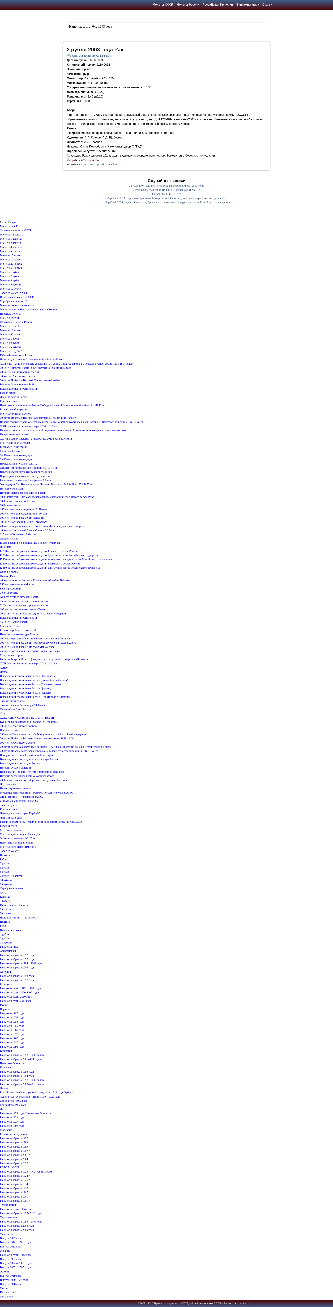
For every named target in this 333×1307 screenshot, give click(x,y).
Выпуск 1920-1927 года (14, 1279)
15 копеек (5, 909)
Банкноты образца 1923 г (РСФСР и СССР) (26, 1171)
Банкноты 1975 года (12, 1034)
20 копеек (5, 913)
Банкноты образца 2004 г (15, 1159)
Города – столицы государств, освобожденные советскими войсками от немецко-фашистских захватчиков (63, 430)
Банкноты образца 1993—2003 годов (22, 1054)
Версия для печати (103, 55)
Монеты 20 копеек (11, 263)
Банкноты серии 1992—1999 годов (20, 988)
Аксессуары (7, 1296)
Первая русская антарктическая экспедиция (26, 471)
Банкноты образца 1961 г (15, 1196)
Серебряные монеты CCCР (16, 301)
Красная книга (8, 401)
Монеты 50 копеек (11, 267)
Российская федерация (13, 1134)
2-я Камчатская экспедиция (16, 459)
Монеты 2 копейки (11, 242)
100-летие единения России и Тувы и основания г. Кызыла (35, 638)
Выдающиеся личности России (18, 388)
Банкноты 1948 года (12, 1013)
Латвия (4, 1088)
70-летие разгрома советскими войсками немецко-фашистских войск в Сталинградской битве (56, 746)
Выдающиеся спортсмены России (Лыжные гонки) (30, 684)
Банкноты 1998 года (12, 1046)
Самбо (4, 667)
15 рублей (6, 884)
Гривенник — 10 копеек (14, 905)
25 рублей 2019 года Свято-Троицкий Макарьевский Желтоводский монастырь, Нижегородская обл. (166, 198)
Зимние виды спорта (12, 700)
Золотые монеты (10, 850)
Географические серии (13, 446)
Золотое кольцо (9, 592)
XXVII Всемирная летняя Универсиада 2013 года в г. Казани (36, 438)
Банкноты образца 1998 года (17, 980)
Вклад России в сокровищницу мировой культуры (30, 542)
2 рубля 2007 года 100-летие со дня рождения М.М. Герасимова (166, 185)
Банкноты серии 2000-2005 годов (20, 992)
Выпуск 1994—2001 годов (15, 1242)
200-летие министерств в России (19, 371)
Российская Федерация (13, 409)
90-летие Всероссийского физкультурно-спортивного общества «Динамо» (44, 659)
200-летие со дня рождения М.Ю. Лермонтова (27, 646)
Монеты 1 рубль (9, 272)
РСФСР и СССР (9, 1167)
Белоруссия (7, 984)
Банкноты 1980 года (12, 1038)
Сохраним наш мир (11, 830)
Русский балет (8, 825)
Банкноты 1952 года (12, 1017)
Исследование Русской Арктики (19, 463)
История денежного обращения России (23, 492)
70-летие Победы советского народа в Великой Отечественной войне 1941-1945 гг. (49, 750)
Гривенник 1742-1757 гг (166, 193)
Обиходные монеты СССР (15, 230)
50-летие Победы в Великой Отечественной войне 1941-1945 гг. (38, 738)
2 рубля (4, 863)
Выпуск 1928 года (11, 1284)
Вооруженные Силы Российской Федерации (26, 755)
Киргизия (5, 1067)
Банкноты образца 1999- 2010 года (20, 1213)
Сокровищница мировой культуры (20, 834)
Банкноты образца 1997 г (15, 1150)
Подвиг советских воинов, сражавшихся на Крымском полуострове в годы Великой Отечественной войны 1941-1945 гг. (72, 421)
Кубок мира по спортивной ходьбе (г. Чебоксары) (29, 721)
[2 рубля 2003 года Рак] (83, 160)
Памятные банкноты (12, 1063)
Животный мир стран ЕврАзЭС (19, 800)
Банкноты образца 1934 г (15, 1184)
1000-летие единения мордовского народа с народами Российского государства (47, 496)
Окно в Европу (9, 571)
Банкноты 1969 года (12, 1029)
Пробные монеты (10, 313)
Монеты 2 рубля (9, 276)
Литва (3, 1109)
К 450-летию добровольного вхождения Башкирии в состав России (40, 563)
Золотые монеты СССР (14, 292)
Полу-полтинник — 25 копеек (18, 917)
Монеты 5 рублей (10, 284)
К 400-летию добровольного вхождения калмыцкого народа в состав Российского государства (56, 559)
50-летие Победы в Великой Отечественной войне (30, 380)
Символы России (10, 451)
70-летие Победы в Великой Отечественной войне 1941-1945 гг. (38, 417)
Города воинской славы (14, 434)
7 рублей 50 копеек (11, 875)
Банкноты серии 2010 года (16, 996)
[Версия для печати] (79, 55)
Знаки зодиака (8, 805)
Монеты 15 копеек (11, 259)
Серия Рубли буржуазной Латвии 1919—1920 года (30, 1096)
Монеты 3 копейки (11, 247)
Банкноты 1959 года (12, 1025)
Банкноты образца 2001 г (15, 1154)
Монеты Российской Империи (18, 846)
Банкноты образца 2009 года (17, 1229)
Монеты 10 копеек (11, 255)
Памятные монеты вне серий (17, 842)
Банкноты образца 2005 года (17, 967)
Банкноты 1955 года (12, 1021)
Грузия (4, 1005)
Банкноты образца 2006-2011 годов (21, 1059)
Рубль (3, 859)
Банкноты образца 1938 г (15, 1188)
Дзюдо (4, 671)
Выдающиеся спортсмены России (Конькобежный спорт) (34, 680)
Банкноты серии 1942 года (16, 1254)
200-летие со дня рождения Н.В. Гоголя (23, 513)
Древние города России (14, 396)
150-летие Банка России (14, 621)
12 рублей (6, 942)
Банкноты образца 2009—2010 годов (22, 1084)
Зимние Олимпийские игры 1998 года (22, 705)
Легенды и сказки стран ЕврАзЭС (20, 813)
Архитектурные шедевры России (19, 596)
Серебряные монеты (12, 888)
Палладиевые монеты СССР (17, 297)
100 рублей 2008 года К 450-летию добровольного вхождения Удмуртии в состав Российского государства (166, 202)
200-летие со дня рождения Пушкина (22, 517)
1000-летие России (11, 505)
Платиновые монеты (12, 930)
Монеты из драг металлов (15, 442)
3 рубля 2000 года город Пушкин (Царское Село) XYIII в (166, 189)
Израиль (5, 1009)
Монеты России (188, 4)
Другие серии (8, 784)
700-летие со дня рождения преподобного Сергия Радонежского (38, 642)
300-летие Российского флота (17, 376)
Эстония (5, 1271)
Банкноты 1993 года (12, 1125)
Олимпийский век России (15, 709)
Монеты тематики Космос (15, 413)
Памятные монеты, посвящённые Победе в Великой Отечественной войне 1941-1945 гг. (52, 405)
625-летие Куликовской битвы (18, 534)
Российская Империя (218, 4)
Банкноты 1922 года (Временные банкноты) (26, 1113)
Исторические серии (12, 488)
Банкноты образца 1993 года (17, 959)
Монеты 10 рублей (11, 288)
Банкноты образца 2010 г (15, 1163)
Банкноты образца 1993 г (15, 1142)
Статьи (267, 4)
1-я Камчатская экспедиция (16, 455)
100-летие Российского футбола (19, 725)
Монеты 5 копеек (10, 251)
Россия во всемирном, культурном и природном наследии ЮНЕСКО (41, 821)
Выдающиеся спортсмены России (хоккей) (25, 692)
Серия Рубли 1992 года (13, 1100)
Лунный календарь (11, 817)
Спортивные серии (11, 655)
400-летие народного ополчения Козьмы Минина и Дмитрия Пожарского (43, 526)
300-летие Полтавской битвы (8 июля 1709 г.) (27, 530)
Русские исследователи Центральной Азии (25, 480)
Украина (5, 1250)
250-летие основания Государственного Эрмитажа (30, 651)
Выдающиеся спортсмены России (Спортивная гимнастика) (35, 696)
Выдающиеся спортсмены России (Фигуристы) (28, 675)
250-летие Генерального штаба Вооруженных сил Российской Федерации (43, 734)
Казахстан (6, 1050)
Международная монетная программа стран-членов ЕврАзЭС (36, 792)
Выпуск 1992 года (11, 1238)
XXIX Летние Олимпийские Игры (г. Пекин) (27, 717)
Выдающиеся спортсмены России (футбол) (25, 688)
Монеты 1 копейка (11, 238)
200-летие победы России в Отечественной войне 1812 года (35, 367)
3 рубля (4, 867)
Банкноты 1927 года (12, 1121)
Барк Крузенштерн (11, 588)
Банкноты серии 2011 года (15, 1000)
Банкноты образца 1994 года (17, 1075)
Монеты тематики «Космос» (17, 305)
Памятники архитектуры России (19, 634)
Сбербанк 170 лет (10, 626)
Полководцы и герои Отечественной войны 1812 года (32, 359)
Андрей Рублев (9, 538)
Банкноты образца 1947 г (15, 1192)
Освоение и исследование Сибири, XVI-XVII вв (29, 467)
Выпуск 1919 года (11, 1275)
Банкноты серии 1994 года (16, 1209)
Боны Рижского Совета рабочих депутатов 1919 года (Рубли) (36, 1092)
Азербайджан (8, 950)
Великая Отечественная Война (18, 384)
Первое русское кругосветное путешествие (25, 476)
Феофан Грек (7, 576)
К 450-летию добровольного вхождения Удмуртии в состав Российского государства (50, 567)
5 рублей (5, 871)
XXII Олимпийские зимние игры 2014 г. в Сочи (28, 426)
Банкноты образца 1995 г (15, 1146)
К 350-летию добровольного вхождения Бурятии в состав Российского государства (49, 555)
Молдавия (6, 1129)
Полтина (5, 855)
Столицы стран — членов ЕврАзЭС (21, 796)
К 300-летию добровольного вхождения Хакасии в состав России (39, 551)
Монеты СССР (163, 4)
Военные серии (9, 730)
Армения (5, 971)
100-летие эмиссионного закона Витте (22, 609)
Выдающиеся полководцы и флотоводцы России (29, 759)
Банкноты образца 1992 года (17, 955)
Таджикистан (8, 1204)
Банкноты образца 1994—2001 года (21, 963)
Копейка (5, 896)
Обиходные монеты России (16, 322)
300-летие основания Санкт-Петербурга (23, 521)
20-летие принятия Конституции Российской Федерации (33, 613)
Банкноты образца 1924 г (15, 1175)
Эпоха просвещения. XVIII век (18, 838)
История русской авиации (15, 767)
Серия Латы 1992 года (13, 1104)
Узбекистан (7, 1234)
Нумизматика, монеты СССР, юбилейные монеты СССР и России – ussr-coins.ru (201, 1303)
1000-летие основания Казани (17, 501)
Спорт (3, 713)
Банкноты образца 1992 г (15, 1138)
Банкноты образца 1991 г (15, 1200)
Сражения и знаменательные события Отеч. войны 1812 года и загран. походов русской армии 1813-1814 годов (66, 363)
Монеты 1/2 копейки (12, 234)
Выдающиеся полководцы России (20, 763)
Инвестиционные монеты (15, 788)
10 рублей (6, 880)
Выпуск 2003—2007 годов (15, 1267)
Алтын (4, 892)
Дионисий (6, 546)
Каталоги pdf (7, 1292)
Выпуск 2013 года (11, 1246)
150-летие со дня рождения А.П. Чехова (23, 509)
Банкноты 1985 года (12, 1042)
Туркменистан (8, 1217)
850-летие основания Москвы (17, 584)
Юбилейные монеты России (16, 355)
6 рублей (5, 938)
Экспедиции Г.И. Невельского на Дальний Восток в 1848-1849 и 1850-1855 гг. (46, 484)
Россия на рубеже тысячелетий (18, 630)
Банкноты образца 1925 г (15, 1179)
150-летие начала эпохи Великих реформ (24, 601)
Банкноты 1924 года (12, 1117)
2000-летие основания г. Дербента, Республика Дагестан (33, 780)
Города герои (8, 392)
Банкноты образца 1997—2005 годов (22, 1079)
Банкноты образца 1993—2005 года (21, 1221)
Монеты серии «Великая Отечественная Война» (28, 309)
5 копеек (5, 900)
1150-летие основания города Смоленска (24, 605)
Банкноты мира (247, 4)
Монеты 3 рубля (9, 280)
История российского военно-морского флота (27, 775)
